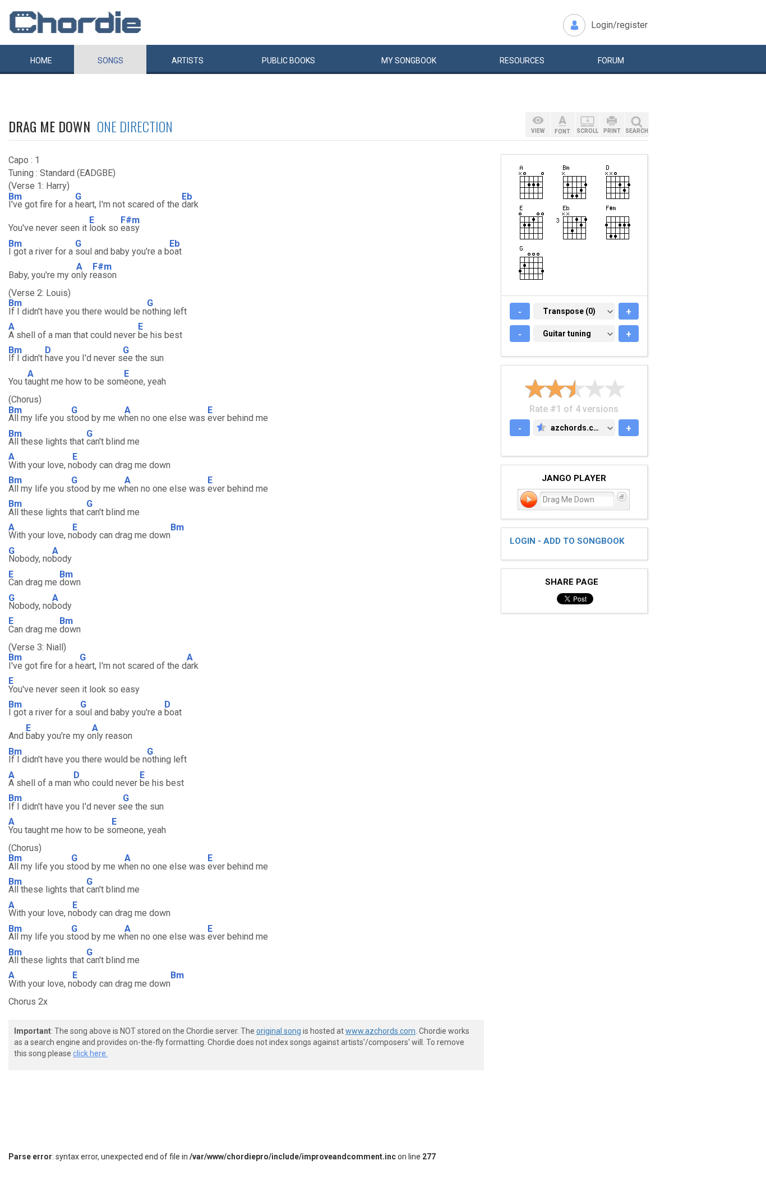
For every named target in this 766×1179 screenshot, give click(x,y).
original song (278, 1031)
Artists (188, 60)
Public (288, 60)
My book (408, 60)
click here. (90, 1053)
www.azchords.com (380, 1031)
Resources (522, 60)
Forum (611, 60)
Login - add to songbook (567, 541)
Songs (110, 60)
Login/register (619, 25)
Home (41, 60)
